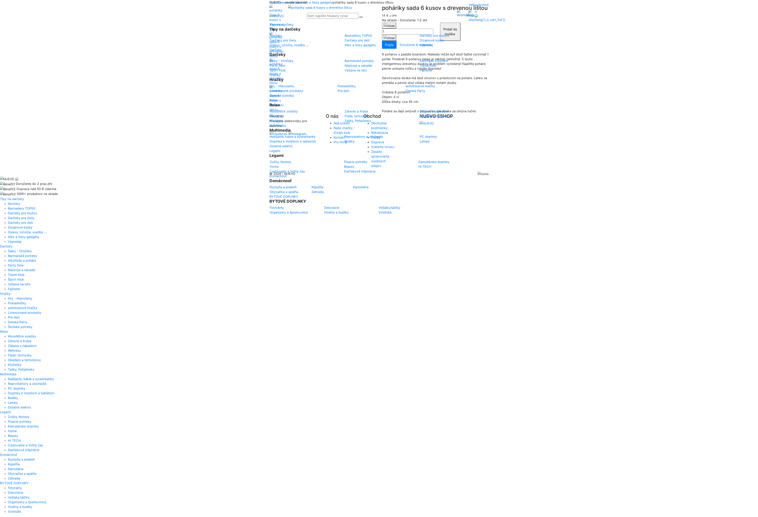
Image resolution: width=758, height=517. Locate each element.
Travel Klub (16, 275)
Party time (15, 265)
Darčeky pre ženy (21, 218)
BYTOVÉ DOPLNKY (283, 197)
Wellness (14, 350)
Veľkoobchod (479, 5)
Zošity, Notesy (18, 417)
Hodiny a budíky (20, 507)
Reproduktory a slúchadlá (27, 384)
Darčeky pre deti (20, 223)
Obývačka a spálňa (22, 474)
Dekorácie (15, 493)
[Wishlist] (462, 13)
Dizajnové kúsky (20, 227)
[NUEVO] (276, 16)
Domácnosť (278, 176)
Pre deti (14, 317)
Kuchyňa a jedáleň (21, 459)
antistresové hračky (22, 308)
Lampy (13, 403)
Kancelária (15, 469)
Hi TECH (14, 440)
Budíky (13, 398)
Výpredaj (14, 242)
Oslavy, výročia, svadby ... (27, 232)
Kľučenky (15, 365)
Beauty (13, 436)
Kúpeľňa (14, 464)
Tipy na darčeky (281, 24)
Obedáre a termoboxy (24, 360)
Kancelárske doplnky (23, 426)
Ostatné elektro (19, 407)
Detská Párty (17, 322)
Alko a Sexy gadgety (23, 237)
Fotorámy (15, 488)
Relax (273, 100)
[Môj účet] (471, 15)
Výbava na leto (19, 284)
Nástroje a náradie (21, 270)
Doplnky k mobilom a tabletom (31, 393)
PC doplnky (16, 388)
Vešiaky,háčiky (19, 497)
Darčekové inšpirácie (23, 450)
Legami (274, 151)
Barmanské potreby (22, 256)
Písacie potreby (19, 421)
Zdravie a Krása (19, 341)
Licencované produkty (24, 313)
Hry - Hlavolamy (20, 298)
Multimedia (277, 125)
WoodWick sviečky (22, 336)
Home (12, 431)
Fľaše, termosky (20, 355)
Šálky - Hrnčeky (20, 251)
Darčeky (275, 50)
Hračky (274, 75)
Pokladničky (17, 303)
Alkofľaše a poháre (22, 260)
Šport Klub (16, 279)
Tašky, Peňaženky (21, 369)
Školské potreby (20, 327)
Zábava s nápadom (22, 346)
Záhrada (14, 478)
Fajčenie (14, 289)
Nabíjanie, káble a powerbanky (31, 379)
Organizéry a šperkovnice (27, 502)
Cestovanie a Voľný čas (25, 445)
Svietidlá (14, 511)
